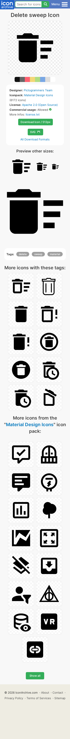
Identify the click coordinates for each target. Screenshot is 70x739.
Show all (35, 675)
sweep (38, 254)
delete (23, 254)
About (45, 692)
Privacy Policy (14, 698)
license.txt (33, 114)
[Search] (45, 4)
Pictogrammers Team (38, 90)
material (55, 254)
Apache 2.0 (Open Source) (40, 105)
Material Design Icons (38, 95)
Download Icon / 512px (35, 122)
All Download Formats (35, 139)
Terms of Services (39, 698)
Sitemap (59, 698)
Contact (57, 692)
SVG (33, 132)
